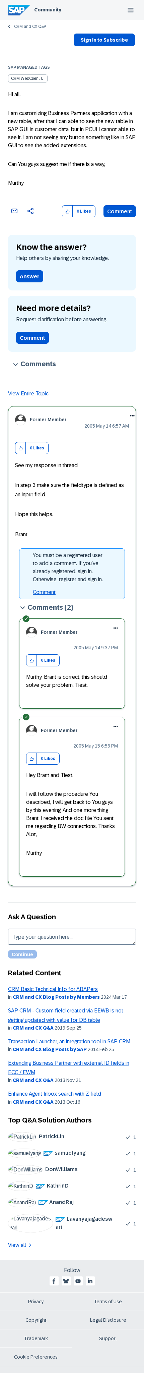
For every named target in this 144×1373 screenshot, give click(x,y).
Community (47, 9)
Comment (119, 211)
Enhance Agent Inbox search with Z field (54, 1094)
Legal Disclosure (108, 1320)
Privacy (36, 1301)
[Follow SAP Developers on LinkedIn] (90, 1281)
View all (17, 1245)
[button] (67, 211)
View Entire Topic (28, 393)
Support (108, 1338)
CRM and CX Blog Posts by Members (56, 997)
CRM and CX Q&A (30, 26)
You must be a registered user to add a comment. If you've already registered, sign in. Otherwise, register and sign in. (68, 567)
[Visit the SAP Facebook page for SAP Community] (54, 1281)
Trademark (36, 1338)
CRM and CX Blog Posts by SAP (50, 1049)
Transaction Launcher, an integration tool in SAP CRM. (69, 1041)
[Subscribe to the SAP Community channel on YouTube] (78, 1281)
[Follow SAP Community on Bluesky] (66, 1281)
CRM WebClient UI (28, 78)
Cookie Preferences (36, 1357)
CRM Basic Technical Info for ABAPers (53, 989)
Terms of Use (108, 1301)
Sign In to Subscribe (104, 40)
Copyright (36, 1320)
